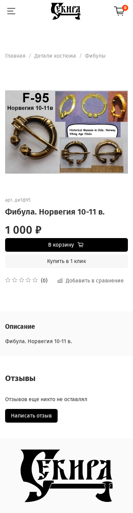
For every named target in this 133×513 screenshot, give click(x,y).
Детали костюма (55, 56)
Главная (15, 56)
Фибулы (95, 56)
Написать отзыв (31, 415)
